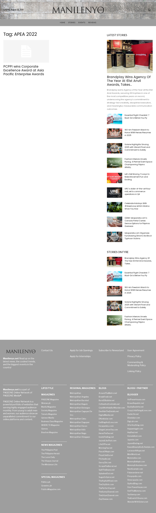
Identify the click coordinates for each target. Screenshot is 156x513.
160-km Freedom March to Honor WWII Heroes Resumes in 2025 (138, 132)
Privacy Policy (134, 356)
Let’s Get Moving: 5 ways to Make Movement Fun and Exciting (137, 177)
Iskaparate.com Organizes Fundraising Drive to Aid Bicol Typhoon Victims (138, 236)
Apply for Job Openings (81, 350)
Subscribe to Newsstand (111, 350)
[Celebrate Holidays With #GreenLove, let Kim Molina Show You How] (114, 207)
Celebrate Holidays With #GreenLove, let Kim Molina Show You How (137, 206)
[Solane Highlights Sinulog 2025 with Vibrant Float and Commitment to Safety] (114, 148)
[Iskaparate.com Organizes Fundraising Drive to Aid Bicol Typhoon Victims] (114, 237)
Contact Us (47, 350)
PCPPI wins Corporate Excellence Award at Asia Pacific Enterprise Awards (23, 70)
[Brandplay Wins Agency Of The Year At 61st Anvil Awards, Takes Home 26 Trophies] (130, 56)
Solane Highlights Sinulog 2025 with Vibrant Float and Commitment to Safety (137, 147)
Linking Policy (134, 371)
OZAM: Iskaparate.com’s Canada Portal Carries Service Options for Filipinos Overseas (137, 222)
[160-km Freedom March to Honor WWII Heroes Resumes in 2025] (114, 133)
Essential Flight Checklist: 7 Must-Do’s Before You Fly (137, 116)
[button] (149, 10)
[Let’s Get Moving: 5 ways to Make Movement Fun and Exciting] (114, 178)
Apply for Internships (80, 356)
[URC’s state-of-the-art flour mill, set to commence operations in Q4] (114, 192)
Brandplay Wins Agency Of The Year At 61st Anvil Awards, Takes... (129, 81)
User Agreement (135, 350)
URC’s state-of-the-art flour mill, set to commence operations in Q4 (137, 191)
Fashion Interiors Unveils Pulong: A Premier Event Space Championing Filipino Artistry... (138, 163)
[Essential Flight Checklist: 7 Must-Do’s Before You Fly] (114, 119)
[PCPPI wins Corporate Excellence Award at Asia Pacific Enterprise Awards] (26, 51)
